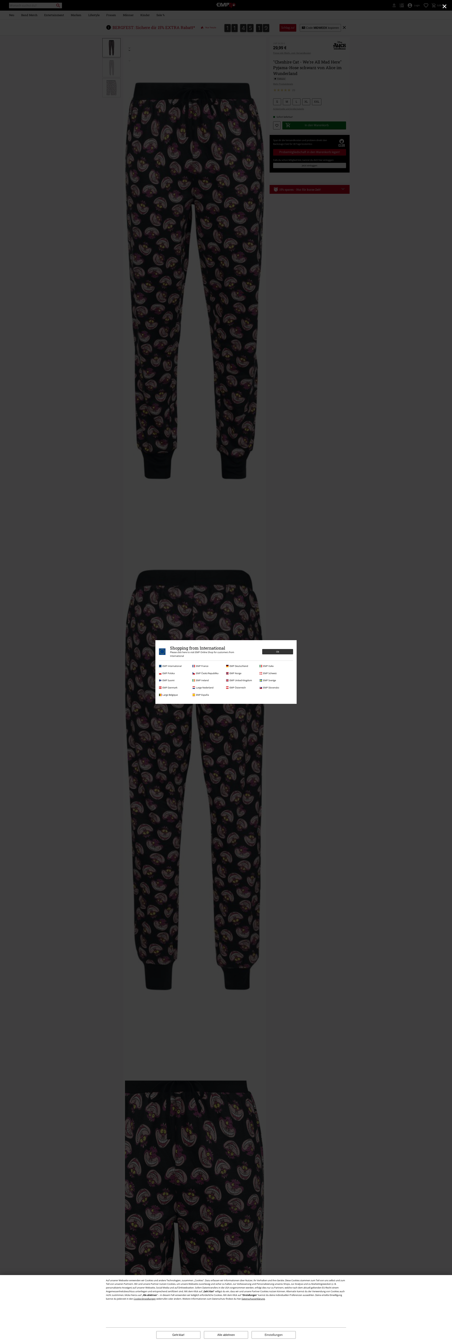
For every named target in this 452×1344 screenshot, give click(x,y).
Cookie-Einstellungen (145, 1298)
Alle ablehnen (226, 1334)
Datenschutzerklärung (253, 1298)
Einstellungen (274, 1335)
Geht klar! (178, 1334)
